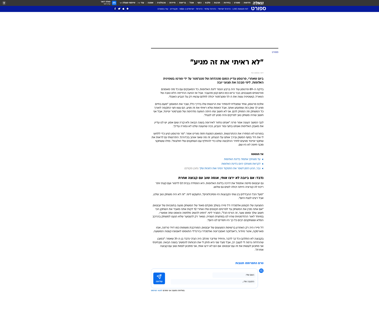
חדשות (247, 3)
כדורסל (199, 9)
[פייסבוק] (115, 9)
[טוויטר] (119, 9)
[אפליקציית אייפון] (123, 9)
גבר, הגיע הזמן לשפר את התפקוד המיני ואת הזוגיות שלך (229, 168)
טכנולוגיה (161, 3)
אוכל (192, 3)
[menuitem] (245, 3)
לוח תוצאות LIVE (240, 9)
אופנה (150, 3)
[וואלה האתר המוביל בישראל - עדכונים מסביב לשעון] (258, 2)
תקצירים (174, 9)
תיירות (172, 3)
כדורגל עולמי (210, 9)
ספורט (237, 3)
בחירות (227, 3)
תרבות (217, 3)
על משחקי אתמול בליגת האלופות (242, 159)
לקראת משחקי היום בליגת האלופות (240, 164)
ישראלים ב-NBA (187, 9)
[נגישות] (4, 3)
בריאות (182, 3)
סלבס (207, 3)
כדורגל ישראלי (224, 9)
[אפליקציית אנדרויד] (127, 9)
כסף (199, 3)
